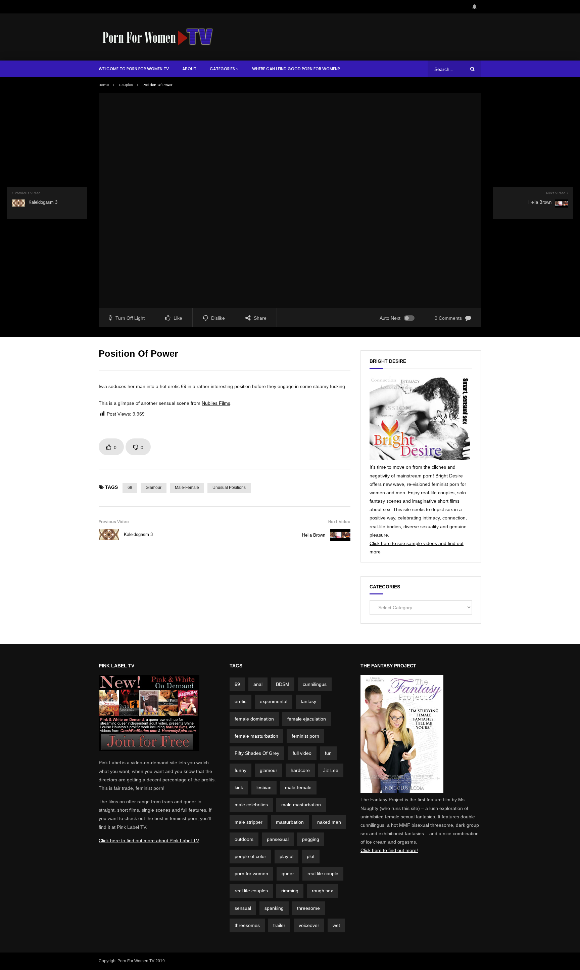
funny (240, 770)
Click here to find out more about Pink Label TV (149, 840)
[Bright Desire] (420, 458)
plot (311, 856)
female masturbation (256, 736)
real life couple (322, 873)
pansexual (278, 839)
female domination (254, 719)
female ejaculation (306, 719)
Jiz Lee (330, 770)
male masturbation (301, 804)
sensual (243, 908)
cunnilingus (315, 684)
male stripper (248, 822)
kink (239, 787)
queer (288, 873)
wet (336, 925)
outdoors (244, 839)
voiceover (309, 925)
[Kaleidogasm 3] (109, 534)
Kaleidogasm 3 (138, 534)
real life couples (251, 890)
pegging (310, 839)
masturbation (290, 822)
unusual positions (229, 487)
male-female (187, 487)
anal (257, 684)
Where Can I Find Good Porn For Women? (296, 69)
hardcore (300, 770)
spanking (274, 908)
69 (130, 487)
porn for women (251, 873)
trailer (279, 925)
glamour (153, 487)
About (189, 69)
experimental (273, 701)
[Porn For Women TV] (158, 37)
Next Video (339, 522)
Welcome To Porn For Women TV (134, 69)
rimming (289, 890)
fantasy (308, 701)
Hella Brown (313, 535)
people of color (250, 856)
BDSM (282, 684)
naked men (329, 822)
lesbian (264, 787)
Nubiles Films (216, 403)
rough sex (322, 890)
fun (328, 753)
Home (104, 84)
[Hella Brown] (340, 535)
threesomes (247, 925)
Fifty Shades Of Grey (257, 753)
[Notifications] (474, 6)
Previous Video (114, 522)
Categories (222, 69)
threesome (308, 908)
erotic (240, 701)
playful (286, 856)
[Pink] (149, 749)
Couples (126, 84)
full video (302, 753)
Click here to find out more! (389, 850)
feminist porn (305, 736)
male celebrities (251, 804)
